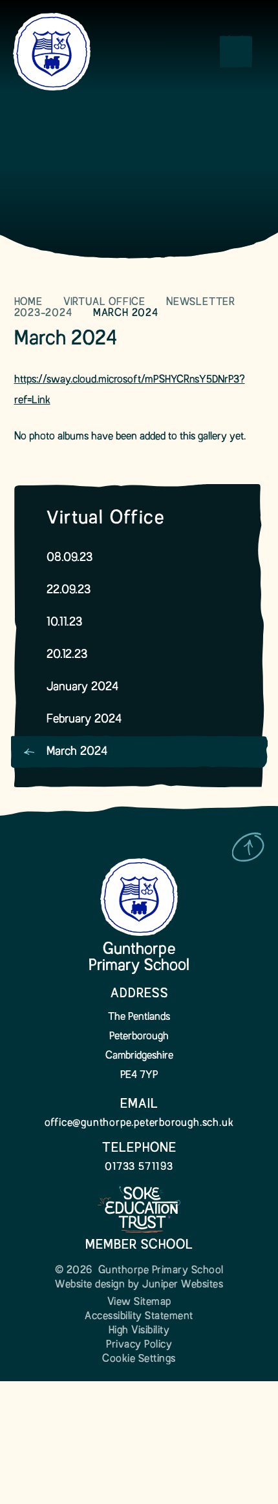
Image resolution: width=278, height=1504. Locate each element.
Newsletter (200, 302)
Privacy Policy (139, 1345)
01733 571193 (139, 1167)
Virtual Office (104, 302)
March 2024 (125, 313)
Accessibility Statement (139, 1316)
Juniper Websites (182, 1285)
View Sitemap (139, 1302)
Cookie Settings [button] (139, 1359)
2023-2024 (43, 313)
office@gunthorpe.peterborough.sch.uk (139, 1123)
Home (28, 302)
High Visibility (139, 1331)
